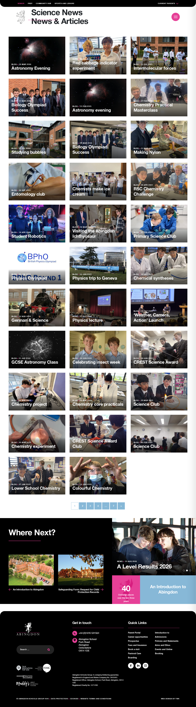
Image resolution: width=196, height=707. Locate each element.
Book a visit (153, 16)
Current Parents (166, 3)
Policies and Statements (166, 641)
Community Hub (43, 3)
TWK (177, 699)
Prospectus (133, 641)
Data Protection (59, 699)
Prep (30, 3)
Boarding (132, 658)
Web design (166, 699)
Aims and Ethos (162, 645)
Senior (21, 3)
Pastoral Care (134, 654)
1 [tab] (184, 570)
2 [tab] (187, 570)
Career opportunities (138, 637)
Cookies (74, 699)
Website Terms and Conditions (95, 699)
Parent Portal (134, 633)
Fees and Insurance (137, 645)
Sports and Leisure (64, 3)
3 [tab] (190, 570)
